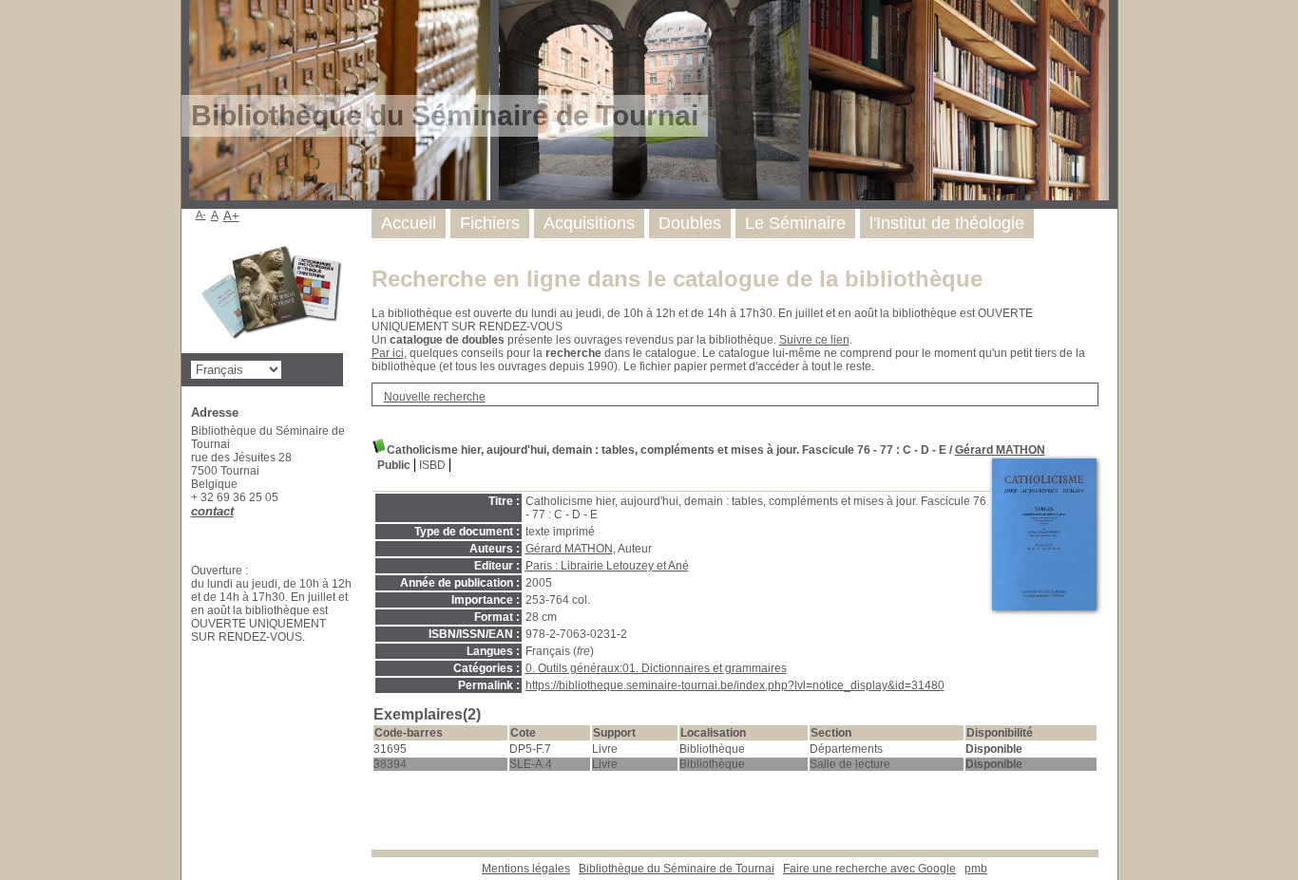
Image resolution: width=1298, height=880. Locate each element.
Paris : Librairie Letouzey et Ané (607, 565)
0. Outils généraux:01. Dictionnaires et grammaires (656, 668)
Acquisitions (589, 223)
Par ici (388, 353)
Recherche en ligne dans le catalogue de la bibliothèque (677, 278)
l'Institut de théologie (946, 223)
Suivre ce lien (814, 339)
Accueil (408, 223)
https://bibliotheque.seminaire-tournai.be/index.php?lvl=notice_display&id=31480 (735, 685)
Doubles (690, 223)
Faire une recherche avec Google (869, 868)
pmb (975, 868)
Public (393, 465)
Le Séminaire (795, 223)
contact (212, 511)
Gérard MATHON (1000, 450)
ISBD (432, 465)
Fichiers (490, 223)
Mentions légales (526, 868)
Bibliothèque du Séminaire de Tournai (676, 868)
